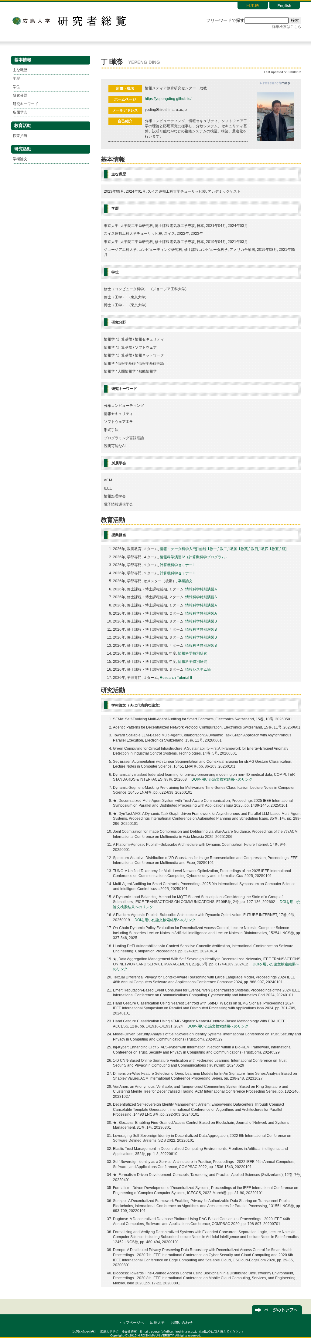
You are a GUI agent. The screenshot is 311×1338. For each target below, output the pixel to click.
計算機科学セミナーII (177, 573)
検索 (295, 20)
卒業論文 (185, 581)
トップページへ (131, 1322)
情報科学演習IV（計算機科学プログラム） (194, 557)
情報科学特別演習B (201, 621)
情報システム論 (198, 669)
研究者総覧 (91, 21)
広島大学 (31, 21)
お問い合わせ (182, 1322)
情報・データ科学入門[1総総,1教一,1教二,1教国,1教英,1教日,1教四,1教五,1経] (223, 549)
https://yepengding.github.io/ (168, 99)
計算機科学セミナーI (176, 565)
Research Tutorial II (176, 678)
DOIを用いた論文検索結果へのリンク (221, 779)
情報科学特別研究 (192, 653)
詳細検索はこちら (286, 27)
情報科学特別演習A (201, 589)
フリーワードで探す (225, 20)
